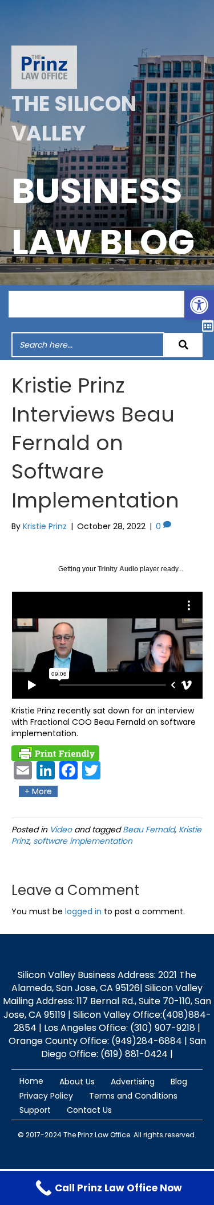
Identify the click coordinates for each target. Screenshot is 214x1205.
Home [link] (31, 1081)
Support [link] (35, 1110)
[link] (199, 305)
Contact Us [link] (89, 1110)
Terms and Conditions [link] (133, 1095)
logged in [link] (83, 911)
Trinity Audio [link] (118, 569)
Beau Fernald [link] (149, 829)
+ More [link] (38, 791)
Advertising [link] (133, 1081)
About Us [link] (77, 1081)
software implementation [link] (82, 841)
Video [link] (61, 829)
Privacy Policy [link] (46, 1095)
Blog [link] (179, 1081)
